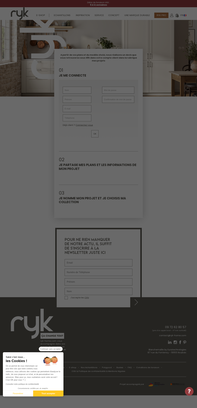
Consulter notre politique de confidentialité (22, 384)
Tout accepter (48, 393)
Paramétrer (18, 393)
